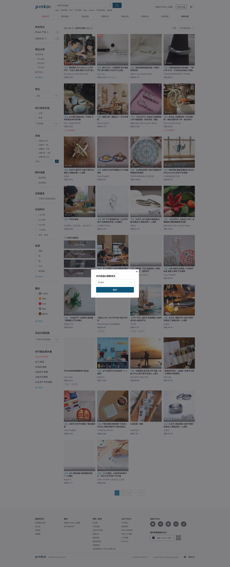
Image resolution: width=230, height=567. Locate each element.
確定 (115, 289)
